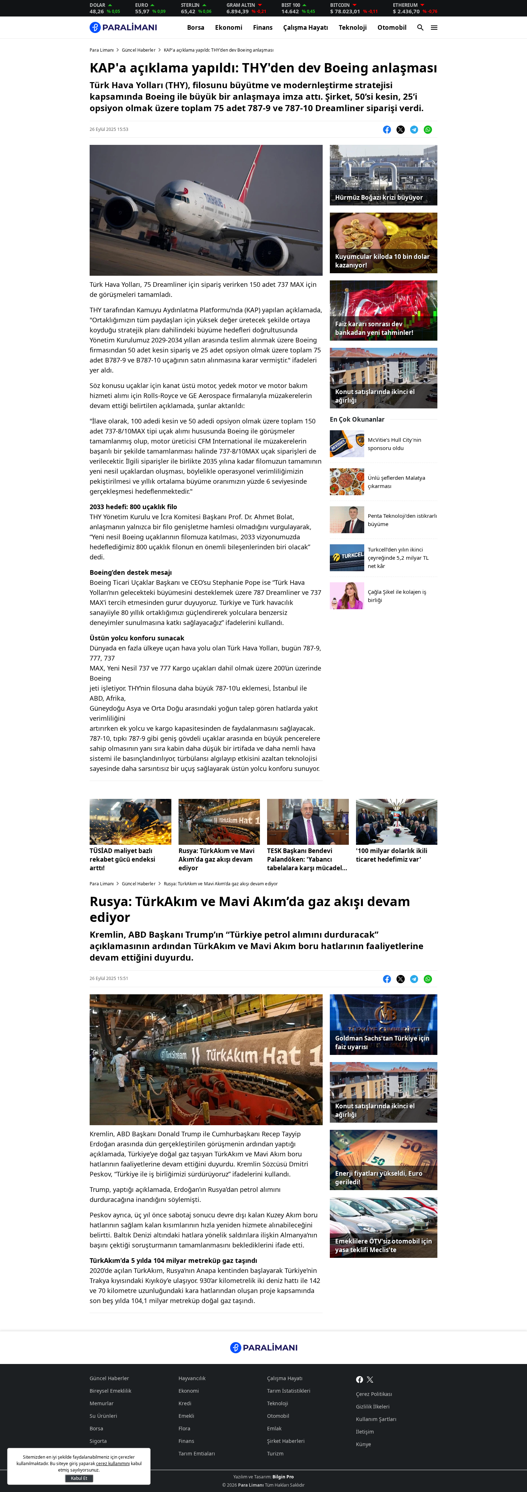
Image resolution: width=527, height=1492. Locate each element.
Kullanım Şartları (376, 1419)
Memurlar (102, 1403)
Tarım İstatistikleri (288, 1390)
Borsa (195, 27)
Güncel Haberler (139, 50)
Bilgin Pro (283, 1477)
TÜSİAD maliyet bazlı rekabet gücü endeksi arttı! (122, 859)
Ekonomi (228, 27)
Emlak (274, 1428)
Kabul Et (79, 1478)
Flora (184, 1428)
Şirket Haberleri (286, 1440)
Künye (363, 1444)
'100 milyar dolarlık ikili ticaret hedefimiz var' (391, 855)
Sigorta (98, 1440)
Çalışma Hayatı (305, 27)
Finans (262, 27)
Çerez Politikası (374, 1394)
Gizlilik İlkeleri (373, 1406)
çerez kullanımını (113, 1463)
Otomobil (392, 27)
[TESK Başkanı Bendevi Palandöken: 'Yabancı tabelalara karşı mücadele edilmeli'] (308, 822)
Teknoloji (353, 27)
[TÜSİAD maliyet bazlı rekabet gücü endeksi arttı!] (130, 822)
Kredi (185, 1403)
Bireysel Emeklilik (110, 1390)
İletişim (365, 1431)
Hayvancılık (192, 1378)
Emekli (186, 1415)
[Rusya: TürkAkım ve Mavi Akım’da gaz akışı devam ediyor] (219, 822)
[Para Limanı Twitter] (370, 1379)
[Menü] (434, 27)
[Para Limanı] (123, 27)
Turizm (275, 1453)
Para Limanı (102, 50)
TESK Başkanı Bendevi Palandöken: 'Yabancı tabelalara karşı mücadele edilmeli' (306, 859)
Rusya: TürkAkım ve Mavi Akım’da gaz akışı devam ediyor (217, 859)
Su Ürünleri (103, 1415)
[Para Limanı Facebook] (359, 1379)
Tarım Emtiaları (197, 1453)
